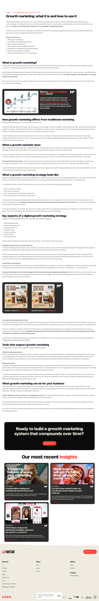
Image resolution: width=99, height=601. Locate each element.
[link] (9, 498)
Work (37, 565)
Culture (38, 568)
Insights (8, 12)
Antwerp (72, 568)
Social (3, 574)
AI (2, 565)
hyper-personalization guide (67, 408)
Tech (3, 580)
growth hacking (64, 31)
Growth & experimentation (9, 584)
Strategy (4, 568)
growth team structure (30, 259)
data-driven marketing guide (11, 379)
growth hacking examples (62, 168)
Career (38, 571)
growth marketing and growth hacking (59, 138)
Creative (4, 571)
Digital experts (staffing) (8, 587)
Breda (71, 565)
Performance (5, 577)
